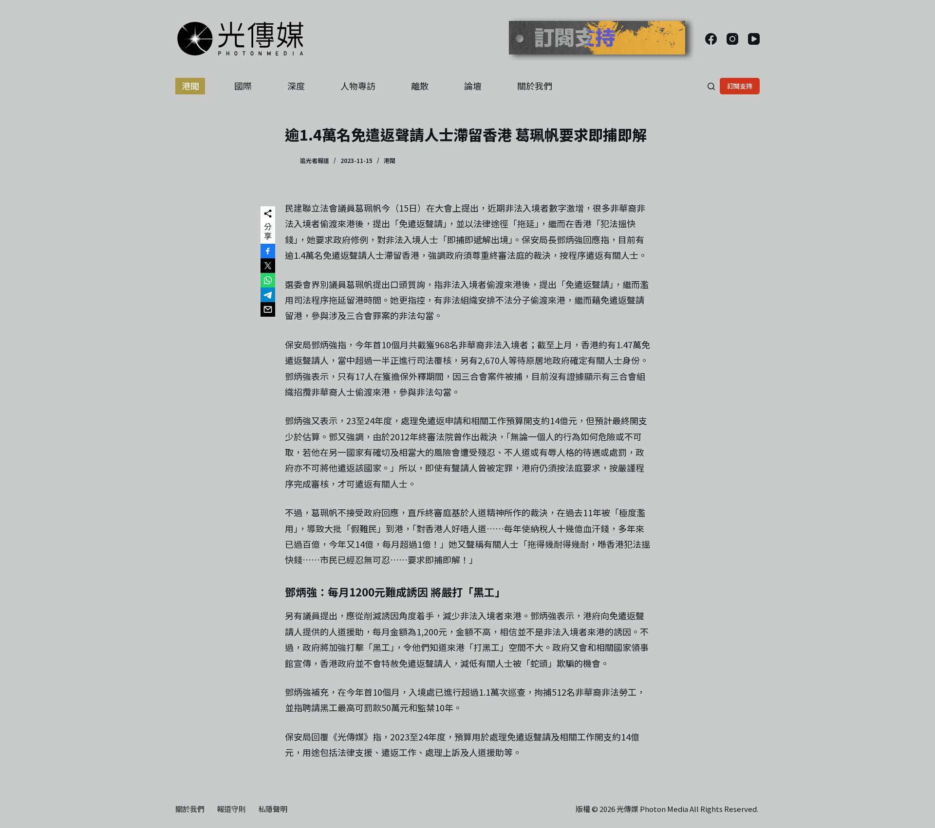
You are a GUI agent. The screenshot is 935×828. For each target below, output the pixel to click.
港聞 (190, 85)
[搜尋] (711, 86)
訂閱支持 (739, 85)
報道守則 (231, 809)
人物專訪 (357, 85)
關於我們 (534, 85)
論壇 (473, 85)
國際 (243, 85)
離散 (420, 85)
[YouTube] (754, 39)
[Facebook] (711, 39)
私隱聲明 (272, 809)
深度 (296, 85)
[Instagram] (732, 39)
